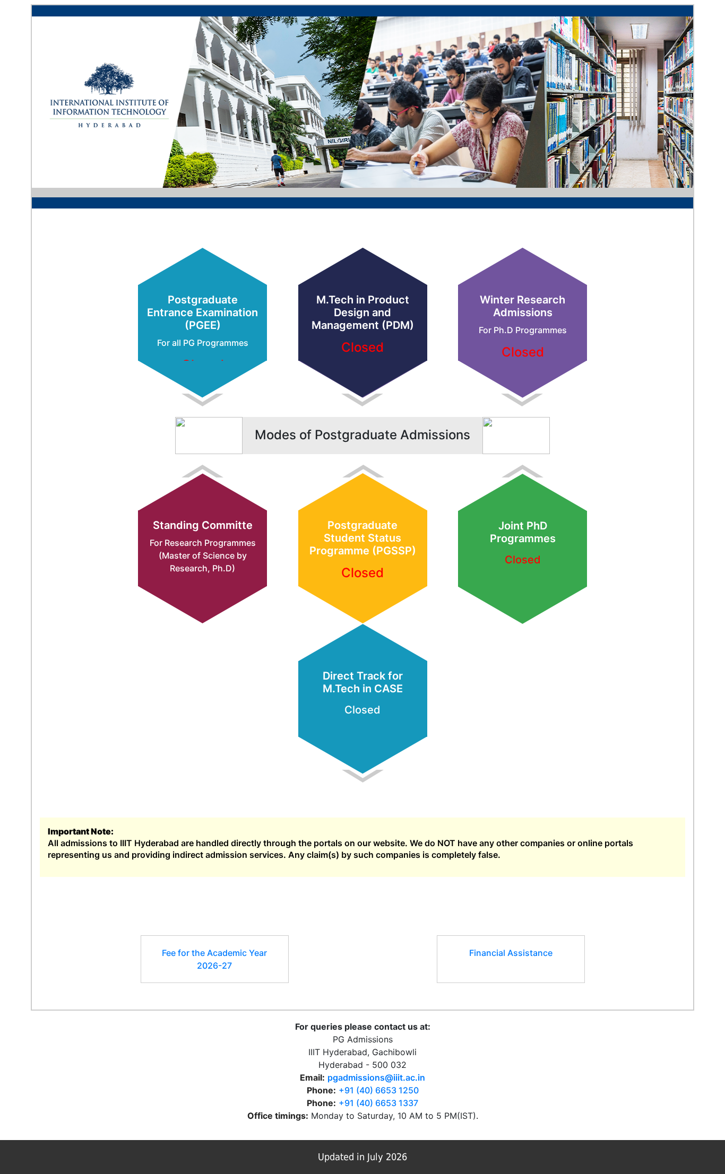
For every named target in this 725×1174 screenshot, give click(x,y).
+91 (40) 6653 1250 (379, 1090)
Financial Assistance (511, 952)
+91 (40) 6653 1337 (378, 1103)
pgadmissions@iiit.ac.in (376, 1077)
